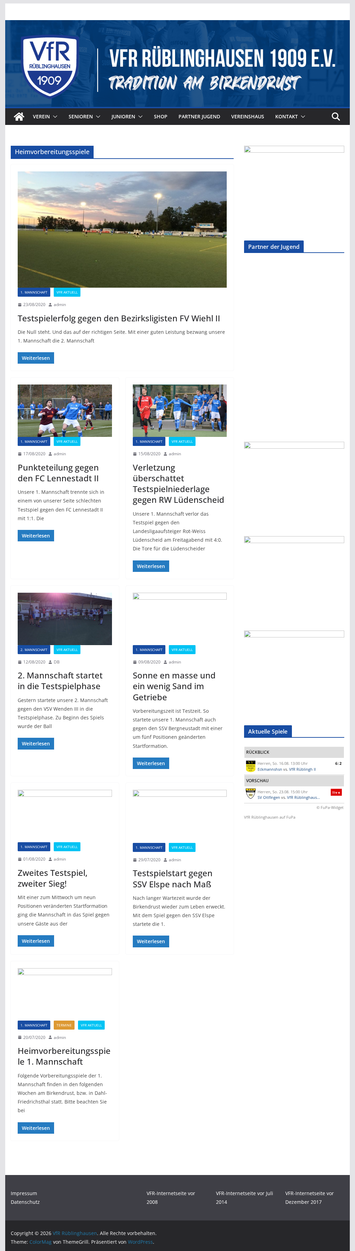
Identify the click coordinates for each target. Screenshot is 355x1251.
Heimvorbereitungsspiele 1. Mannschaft (64, 1056)
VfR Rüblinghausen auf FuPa (269, 817)
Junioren (123, 116)
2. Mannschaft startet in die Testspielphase (60, 680)
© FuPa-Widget (330, 807)
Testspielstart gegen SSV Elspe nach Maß (173, 878)
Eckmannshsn (270, 769)
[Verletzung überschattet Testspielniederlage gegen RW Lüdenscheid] (180, 410)
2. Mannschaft (33, 649)
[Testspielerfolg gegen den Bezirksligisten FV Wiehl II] (122, 229)
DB (57, 662)
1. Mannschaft (33, 292)
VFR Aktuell (67, 292)
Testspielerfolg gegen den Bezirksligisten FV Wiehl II (119, 318)
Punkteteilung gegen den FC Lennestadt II (58, 473)
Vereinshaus (247, 116)
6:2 (338, 763)
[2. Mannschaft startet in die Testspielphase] (65, 619)
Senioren (81, 116)
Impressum (24, 1193)
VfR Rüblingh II (302, 769)
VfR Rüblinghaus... (303, 797)
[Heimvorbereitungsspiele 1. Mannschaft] (65, 994)
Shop (160, 116)
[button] (54, 116)
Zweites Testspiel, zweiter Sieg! (52, 878)
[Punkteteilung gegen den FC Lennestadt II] (65, 410)
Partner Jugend (199, 116)
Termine (64, 1025)
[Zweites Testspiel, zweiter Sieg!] (65, 816)
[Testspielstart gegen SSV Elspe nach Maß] (180, 816)
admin (60, 304)
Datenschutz (25, 1202)
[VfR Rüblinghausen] (177, 25)
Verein (41, 116)
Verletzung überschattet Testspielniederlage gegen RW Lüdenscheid (178, 484)
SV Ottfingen (269, 797)
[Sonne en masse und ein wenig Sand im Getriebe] (180, 619)
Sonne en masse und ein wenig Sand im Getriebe (174, 685)
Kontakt (286, 116)
